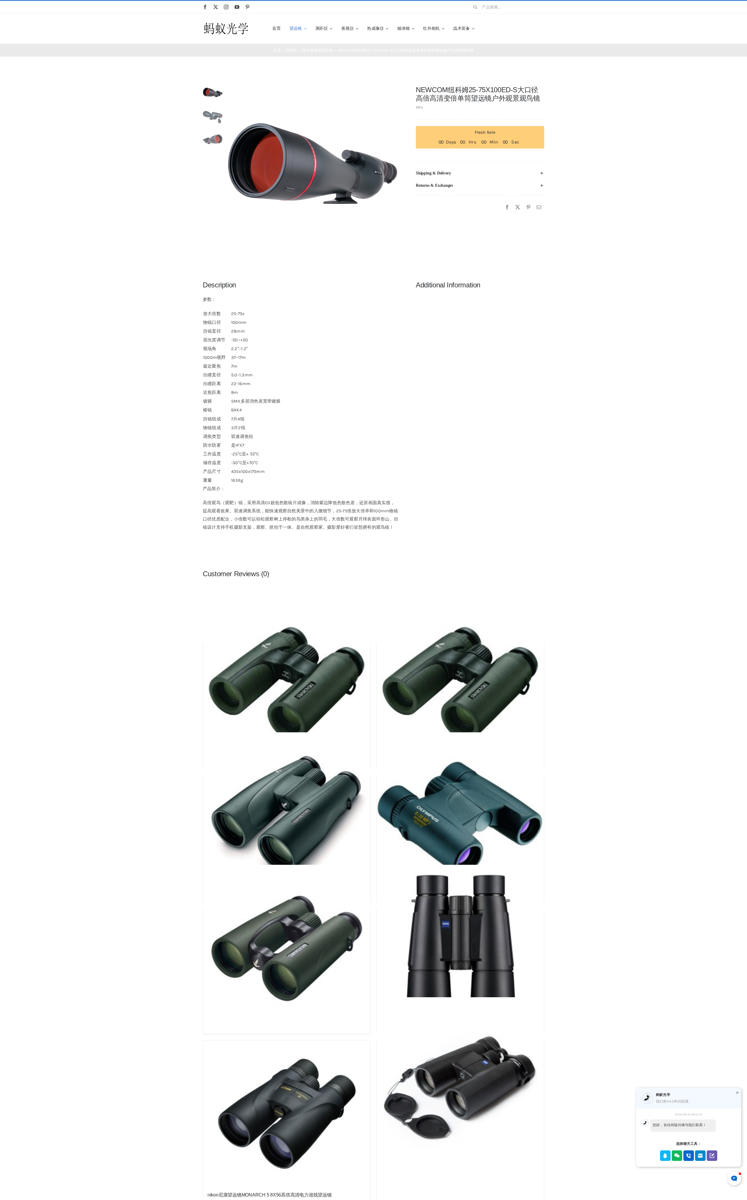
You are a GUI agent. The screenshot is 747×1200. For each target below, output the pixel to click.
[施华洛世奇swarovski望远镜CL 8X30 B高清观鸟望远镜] (460, 684)
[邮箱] (539, 207)
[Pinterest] (528, 207)
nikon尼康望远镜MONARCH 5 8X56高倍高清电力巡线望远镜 (269, 1194)
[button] (480, 173)
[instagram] (226, 7)
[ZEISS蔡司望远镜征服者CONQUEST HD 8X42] (460, 1080)
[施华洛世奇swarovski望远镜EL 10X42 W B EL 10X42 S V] (286, 948)
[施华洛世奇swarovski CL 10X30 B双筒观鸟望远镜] (286, 684)
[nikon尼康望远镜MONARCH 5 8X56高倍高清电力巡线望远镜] (286, 1113)
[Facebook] (507, 207)
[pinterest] (247, 7)
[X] (517, 207)
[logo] (226, 22)
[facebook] (205, 7)
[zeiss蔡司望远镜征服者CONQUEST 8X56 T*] (460, 948)
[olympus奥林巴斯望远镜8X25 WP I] (460, 816)
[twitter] (215, 7)
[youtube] (237, 7)
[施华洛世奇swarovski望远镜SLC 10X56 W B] (286, 816)
